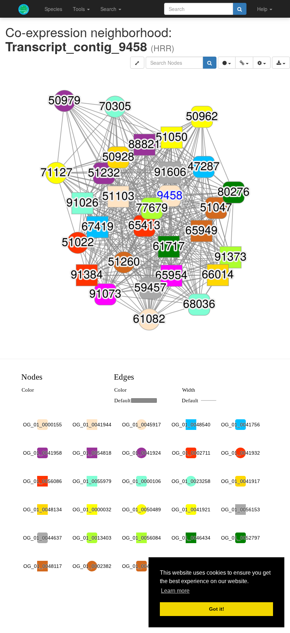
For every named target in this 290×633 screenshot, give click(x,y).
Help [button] (263, 8)
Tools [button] (79, 8)
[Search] (239, 9)
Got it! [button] (216, 609)
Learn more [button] (175, 591)
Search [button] (109, 8)
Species (53, 8)
